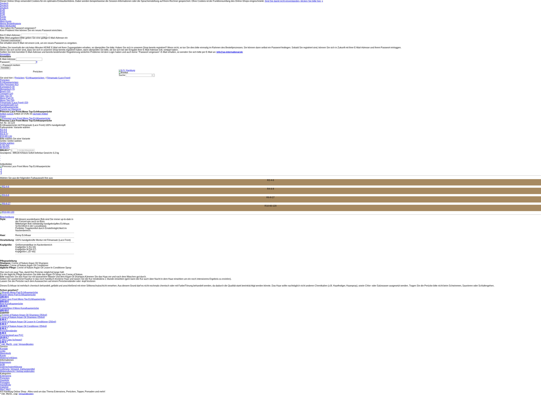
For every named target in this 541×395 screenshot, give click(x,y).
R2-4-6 (3, 129)
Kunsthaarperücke (9, 107)
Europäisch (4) (7, 87)
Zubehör (96, 71)
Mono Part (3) (7, 98)
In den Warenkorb (26, 150)
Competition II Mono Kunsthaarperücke (19, 309)
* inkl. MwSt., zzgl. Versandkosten (17, 344)
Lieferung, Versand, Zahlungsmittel (17, 369)
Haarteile (52, 71)
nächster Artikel (40, 114)
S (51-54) (4, 145)
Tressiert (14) (6, 93)
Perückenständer (8, 332)
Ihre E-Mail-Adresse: (10, 35)
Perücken (38, 71)
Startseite (7, 71)
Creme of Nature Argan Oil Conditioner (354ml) (23, 327)
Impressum (5, 362)
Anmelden (5, 54)
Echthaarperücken (35, 78)
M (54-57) (5, 147)
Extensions (22, 71)
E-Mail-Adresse (7, 59)
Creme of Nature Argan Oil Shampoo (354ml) (22, 318)
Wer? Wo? (111, 71)
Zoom (3, 116)
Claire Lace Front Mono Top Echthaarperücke (22, 300)
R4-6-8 (3, 132)
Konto (3, 355)
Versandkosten (26, 394)
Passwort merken (11, 65)
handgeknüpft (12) (9, 105)
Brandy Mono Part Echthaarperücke (18, 295)
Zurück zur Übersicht (10, 109)
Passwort (4, 62)
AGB (2, 364)
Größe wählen (7, 143)
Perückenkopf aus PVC (11, 336)
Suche (122, 75)
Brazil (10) (5, 91)
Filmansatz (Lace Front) (58, 78)
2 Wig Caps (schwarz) (11, 341)
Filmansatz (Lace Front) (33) (14, 102)
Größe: (3, 141)
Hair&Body (81, 71)
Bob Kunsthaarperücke (11, 304)
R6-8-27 (4, 134)
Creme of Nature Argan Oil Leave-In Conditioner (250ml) (28, 323)
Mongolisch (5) (7, 89)
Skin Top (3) (6, 96)
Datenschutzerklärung (11, 367)
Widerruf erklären (8, 358)
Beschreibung (7, 217)
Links (2, 351)
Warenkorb (5, 353)
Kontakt (4, 349)
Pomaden (66, 71)
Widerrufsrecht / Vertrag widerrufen (17, 371)
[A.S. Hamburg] (127, 70)
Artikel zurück (7, 114)
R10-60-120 (6, 136)
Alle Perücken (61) (9, 84)
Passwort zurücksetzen (10, 40)
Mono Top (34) (7, 100)
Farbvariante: (6, 127)
